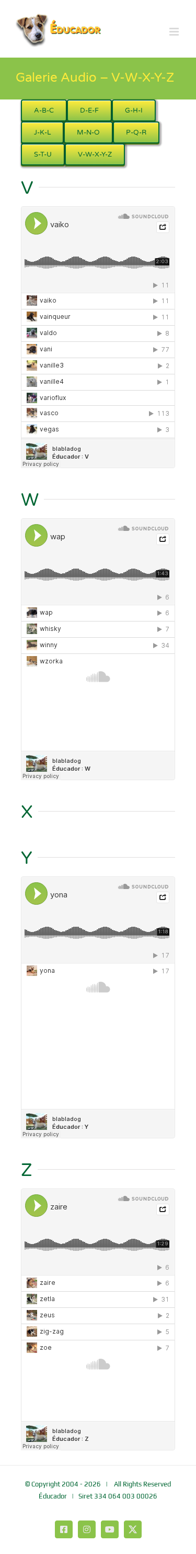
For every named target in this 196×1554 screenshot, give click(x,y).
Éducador (53, 1496)
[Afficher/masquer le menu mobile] (174, 31)
